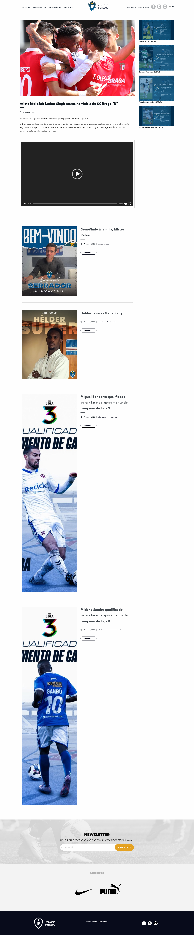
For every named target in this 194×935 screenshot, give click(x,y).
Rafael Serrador (104, 244)
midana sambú (115, 630)
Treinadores (39, 7)
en (173, 7)
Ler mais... (88, 253)
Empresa (131, 7)
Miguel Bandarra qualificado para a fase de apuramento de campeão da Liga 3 (104, 403)
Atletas (26, 7)
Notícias (68, 7)
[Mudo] (125, 203)
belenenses (112, 417)
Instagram (159, 7)
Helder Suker (111, 322)
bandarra (102, 417)
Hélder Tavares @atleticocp (102, 313)
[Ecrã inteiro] (129, 203)
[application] (77, 174)
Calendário (55, 7)
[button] (77, 174)
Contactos (143, 7)
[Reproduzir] (24, 203)
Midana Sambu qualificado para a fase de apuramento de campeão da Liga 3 (104, 615)
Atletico (102, 322)
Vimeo (165, 7)
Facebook (153, 7)
